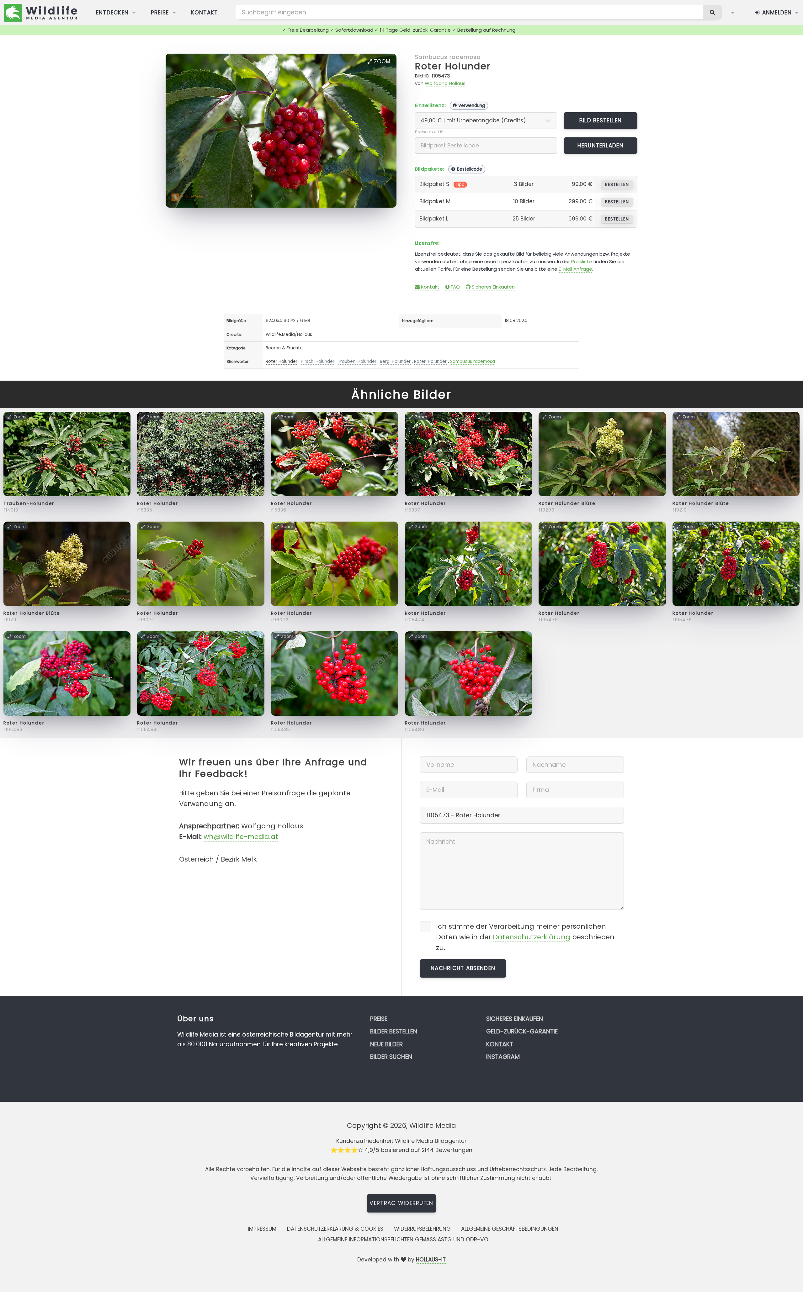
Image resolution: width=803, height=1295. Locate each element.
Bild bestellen (600, 120)
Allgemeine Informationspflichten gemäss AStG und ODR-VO (403, 1239)
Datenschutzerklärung (531, 937)
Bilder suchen (391, 1057)
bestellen (617, 185)
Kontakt (204, 12)
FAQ (454, 287)
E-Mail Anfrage (575, 269)
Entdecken (112, 12)
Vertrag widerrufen (401, 1203)
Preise (160, 12)
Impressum (262, 1229)
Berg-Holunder (395, 361)
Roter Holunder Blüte (567, 503)
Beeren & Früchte (284, 348)
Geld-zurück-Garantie (522, 1031)
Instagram (503, 1057)
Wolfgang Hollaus (445, 83)
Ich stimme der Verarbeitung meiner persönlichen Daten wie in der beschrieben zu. (525, 937)
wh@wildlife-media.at (241, 836)
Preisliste (581, 261)
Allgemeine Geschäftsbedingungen (509, 1229)
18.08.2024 (516, 321)
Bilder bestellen (393, 1031)
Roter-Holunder (430, 361)
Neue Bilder (386, 1044)
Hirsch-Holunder (317, 361)
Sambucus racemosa (448, 57)
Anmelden (776, 12)
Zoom (381, 61)
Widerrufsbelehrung (422, 1229)
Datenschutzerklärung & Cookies (335, 1229)
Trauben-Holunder (357, 361)
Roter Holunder (453, 66)
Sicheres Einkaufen (493, 287)
